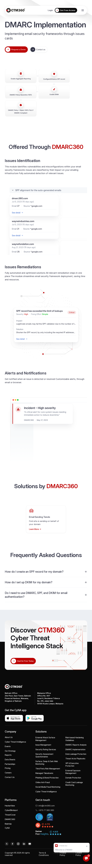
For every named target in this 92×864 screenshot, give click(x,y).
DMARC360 (10, 819)
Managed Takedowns (44, 773)
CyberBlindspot (11, 810)
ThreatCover (10, 815)
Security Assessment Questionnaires (44, 755)
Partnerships (10, 764)
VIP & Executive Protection (72, 764)
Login (50, 10)
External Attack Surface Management (45, 738)
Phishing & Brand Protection (47, 777)
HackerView (10, 806)
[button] (82, 10)
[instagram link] (18, 844)
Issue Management (43, 745)
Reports (8, 755)
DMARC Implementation (75, 749)
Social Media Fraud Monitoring (47, 787)
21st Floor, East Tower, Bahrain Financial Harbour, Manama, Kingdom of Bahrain (18, 697)
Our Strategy (10, 751)
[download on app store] (14, 718)
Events (8, 746)
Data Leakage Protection (75, 754)
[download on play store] (34, 718)
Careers (8, 773)
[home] (15, 10)
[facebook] (12, 844)
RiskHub (8, 824)
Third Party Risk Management (47, 768)
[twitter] (7, 844)
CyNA (7, 828)
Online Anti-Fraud (42, 782)
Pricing (7, 768)
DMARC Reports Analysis (75, 745)
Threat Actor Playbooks (75, 758)
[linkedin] (24, 844)
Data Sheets (10, 759)
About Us (9, 737)
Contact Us (9, 777)
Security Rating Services (45, 749)
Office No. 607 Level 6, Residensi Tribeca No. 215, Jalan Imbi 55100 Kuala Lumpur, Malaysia (50, 698)
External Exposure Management (72, 771)
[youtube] (30, 844)
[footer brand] (14, 686)
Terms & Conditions (44, 854)
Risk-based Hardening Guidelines (74, 738)
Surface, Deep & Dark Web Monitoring (46, 762)
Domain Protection (73, 777)
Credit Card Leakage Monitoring (74, 783)
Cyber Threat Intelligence (15, 742)
